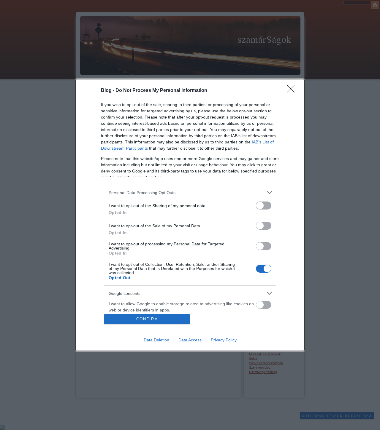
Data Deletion (156, 340)
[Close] (292, 90)
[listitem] (190, 192)
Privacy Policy (224, 340)
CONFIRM (147, 319)
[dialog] (190, 215)
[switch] (263, 206)
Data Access (190, 340)
